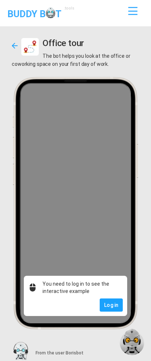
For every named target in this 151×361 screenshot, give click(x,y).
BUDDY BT (39, 13)
